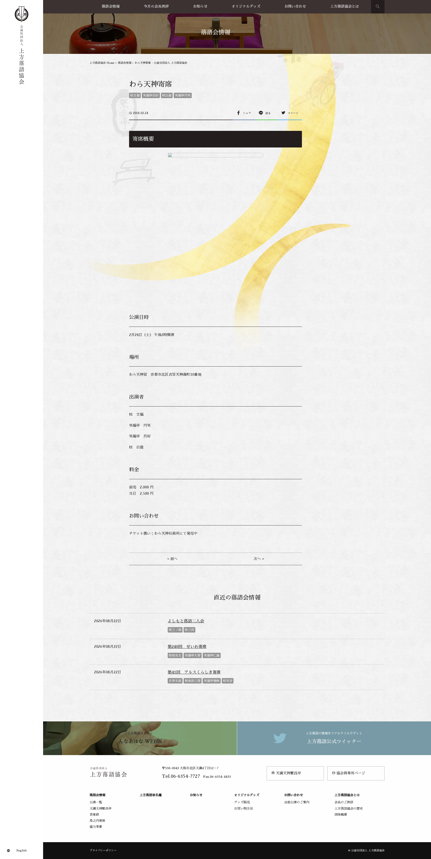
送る (268, 113)
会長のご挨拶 (343, 802)
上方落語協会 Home (102, 63)
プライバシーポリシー (103, 850)
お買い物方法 (243, 808)
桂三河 (189, 629)
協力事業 (96, 826)
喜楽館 (94, 814)
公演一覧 (96, 802)
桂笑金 (227, 680)
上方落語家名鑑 (151, 795)
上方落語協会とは (344, 6)
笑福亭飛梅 (212, 680)
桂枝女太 (175, 655)
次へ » (259, 559)
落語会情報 (111, 6)
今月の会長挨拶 (156, 6)
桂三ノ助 (175, 629)
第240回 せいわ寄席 (187, 647)
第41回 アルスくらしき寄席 (194, 672)
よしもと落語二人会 (186, 621)
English (21, 850)
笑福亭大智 (192, 655)
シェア (247, 113)
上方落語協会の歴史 (348, 808)
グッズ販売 (242, 802)
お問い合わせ (295, 6)
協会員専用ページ (348, 773)
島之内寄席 (97, 820)
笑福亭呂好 (151, 95)
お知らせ (200, 6)
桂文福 (135, 95)
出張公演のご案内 (296, 802)
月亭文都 (175, 680)
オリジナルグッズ (246, 6)
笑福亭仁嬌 (212, 655)
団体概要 (340, 814)
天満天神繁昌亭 (286, 773)
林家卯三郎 (192, 680)
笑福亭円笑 (183, 95)
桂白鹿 (167, 95)
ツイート (293, 113)
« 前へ (172, 559)
